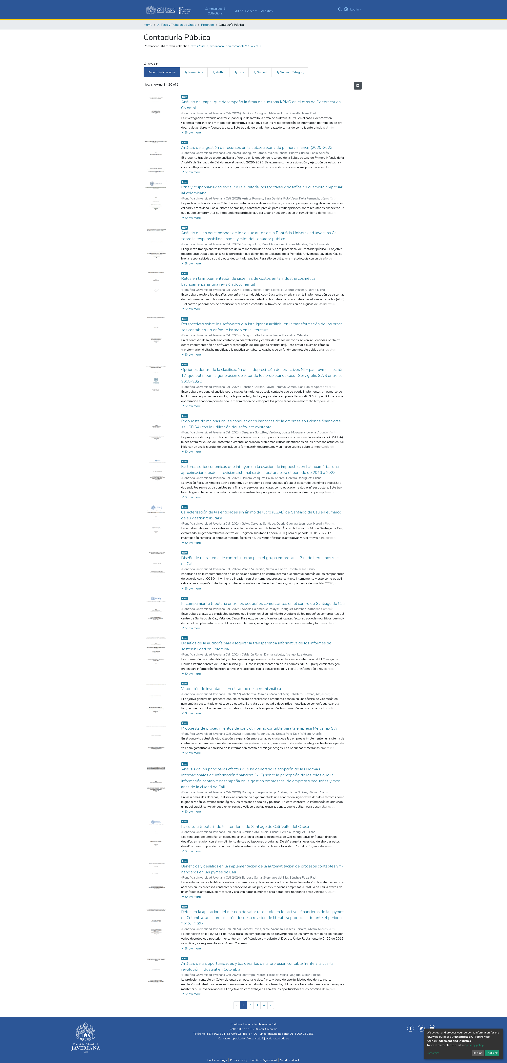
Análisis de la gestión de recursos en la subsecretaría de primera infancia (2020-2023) (257, 147)
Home (148, 25)
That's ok (492, 1053)
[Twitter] (421, 1028)
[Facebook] (410, 1028)
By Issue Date (193, 72)
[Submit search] (340, 9)
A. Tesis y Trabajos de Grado (176, 25)
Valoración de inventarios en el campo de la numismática (231, 688)
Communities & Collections (215, 11)
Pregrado (207, 25)
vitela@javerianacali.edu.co (271, 1038)
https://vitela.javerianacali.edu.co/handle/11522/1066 (228, 46)
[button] (346, 9)
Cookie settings (217, 1060)
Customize (433, 1053)
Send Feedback (290, 1060)
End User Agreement (264, 1060)
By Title (239, 72)
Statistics (266, 11)
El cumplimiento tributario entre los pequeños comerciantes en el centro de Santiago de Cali (263, 603)
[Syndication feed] (358, 86)
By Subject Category (290, 72)
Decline (477, 1053)
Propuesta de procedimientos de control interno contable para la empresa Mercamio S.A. (259, 728)
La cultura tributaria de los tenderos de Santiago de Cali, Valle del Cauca (245, 826)
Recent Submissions (162, 72)
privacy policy (474, 1045)
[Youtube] (432, 1028)
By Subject (260, 72)
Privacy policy (238, 1060)
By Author (219, 72)
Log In (354, 9)
